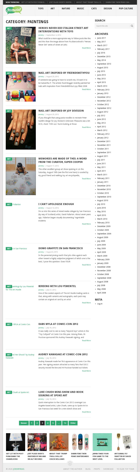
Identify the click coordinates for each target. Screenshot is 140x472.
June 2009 (101, 245)
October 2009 (103, 230)
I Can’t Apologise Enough (56, 204)
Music (80, 8)
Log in (99, 304)
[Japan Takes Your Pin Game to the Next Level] (102, 442)
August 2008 (102, 282)
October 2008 (103, 274)
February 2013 (103, 90)
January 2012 (102, 138)
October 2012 (103, 104)
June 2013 (101, 75)
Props (97, 469)
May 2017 (101, 42)
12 (65, 423)
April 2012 (101, 127)
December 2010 (103, 186)
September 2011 (104, 152)
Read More (86, 48)
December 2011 (103, 141)
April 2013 (101, 82)
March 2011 (102, 175)
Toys (40, 8)
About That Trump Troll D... (89, 2)
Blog (87, 469)
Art (53, 8)
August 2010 (102, 200)
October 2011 (103, 149)
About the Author (72, 469)
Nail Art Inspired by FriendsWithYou (64, 72)
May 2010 (101, 211)
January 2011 (102, 182)
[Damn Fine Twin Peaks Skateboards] (80, 442)
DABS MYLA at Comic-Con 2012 (58, 324)
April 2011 (101, 171)
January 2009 (102, 263)
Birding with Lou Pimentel (57, 286)
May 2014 (101, 60)
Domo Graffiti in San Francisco (60, 248)
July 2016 (101, 53)
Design (108, 8)
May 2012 (101, 123)
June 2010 (101, 208)
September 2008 (104, 278)
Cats (94, 8)
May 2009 (101, 248)
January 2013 (102, 93)
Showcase (108, 469)
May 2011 (101, 167)
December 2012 (103, 97)
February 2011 (103, 178)
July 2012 (101, 115)
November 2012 (104, 101)
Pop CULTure (126, 8)
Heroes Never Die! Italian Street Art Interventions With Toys (63, 30)
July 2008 (101, 285)
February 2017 (103, 49)
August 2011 (102, 156)
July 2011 (101, 160)
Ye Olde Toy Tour (125, 469)
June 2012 (101, 119)
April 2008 (101, 293)
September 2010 (104, 197)
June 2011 (101, 163)
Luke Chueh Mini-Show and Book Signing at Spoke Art (60, 394)
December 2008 (103, 267)
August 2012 (102, 112)
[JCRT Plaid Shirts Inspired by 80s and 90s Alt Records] (37, 442)
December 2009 (103, 226)
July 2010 (101, 204)
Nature (66, 8)
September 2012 (104, 108)
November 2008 (104, 270)
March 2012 (102, 130)
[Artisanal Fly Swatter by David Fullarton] (124, 442)
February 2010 (103, 223)
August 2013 (102, 67)
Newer (24, 423)
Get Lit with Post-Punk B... (33, 2)
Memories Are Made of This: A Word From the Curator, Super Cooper (62, 160)
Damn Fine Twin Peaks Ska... (118, 2)
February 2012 (103, 134)
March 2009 (102, 256)
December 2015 (103, 56)
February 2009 (103, 259)
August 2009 (102, 237)
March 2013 (102, 86)
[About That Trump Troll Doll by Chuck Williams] (58, 442)
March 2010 (102, 219)
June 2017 (101, 38)
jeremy (41, 35)
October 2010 (103, 193)
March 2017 (102, 45)
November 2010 (104, 189)
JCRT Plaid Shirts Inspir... (61, 2)
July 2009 (101, 241)
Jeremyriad (18, 469)
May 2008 (101, 289)
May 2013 (101, 79)
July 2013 (101, 71)
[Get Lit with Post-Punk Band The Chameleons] (15, 442)
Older (73, 423)
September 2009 (104, 234)
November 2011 (104, 145)
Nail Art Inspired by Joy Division (61, 110)
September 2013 (104, 64)
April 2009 (101, 252)
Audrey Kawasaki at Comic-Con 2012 (63, 354)
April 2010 (101, 215)
